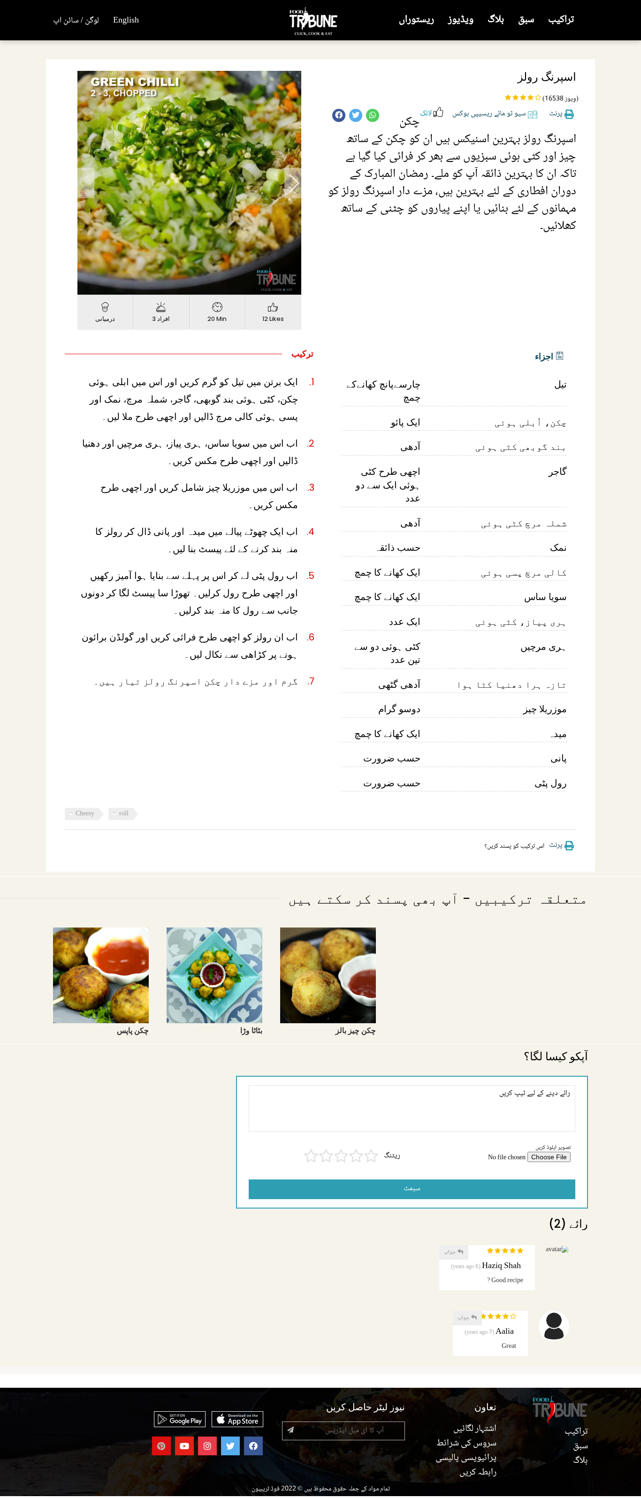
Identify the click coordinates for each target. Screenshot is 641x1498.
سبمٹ (412, 1188)
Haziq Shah (501, 1266)
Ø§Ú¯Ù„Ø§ (292, 182)
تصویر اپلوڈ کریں (553, 1148)
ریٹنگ (392, 1156)
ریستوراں (416, 20)
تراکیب (561, 20)
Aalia (505, 1332)
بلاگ (496, 20)
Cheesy (85, 814)
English (126, 21)
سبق (526, 20)
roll (124, 814)
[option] (189, 183)
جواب (451, 1252)
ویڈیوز (460, 20)
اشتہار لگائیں (474, 1429)
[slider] (179, 288)
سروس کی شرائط (466, 1444)
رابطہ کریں (477, 1473)
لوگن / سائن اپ (76, 21)
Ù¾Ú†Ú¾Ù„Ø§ (85, 182)
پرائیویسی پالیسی (465, 1458)
